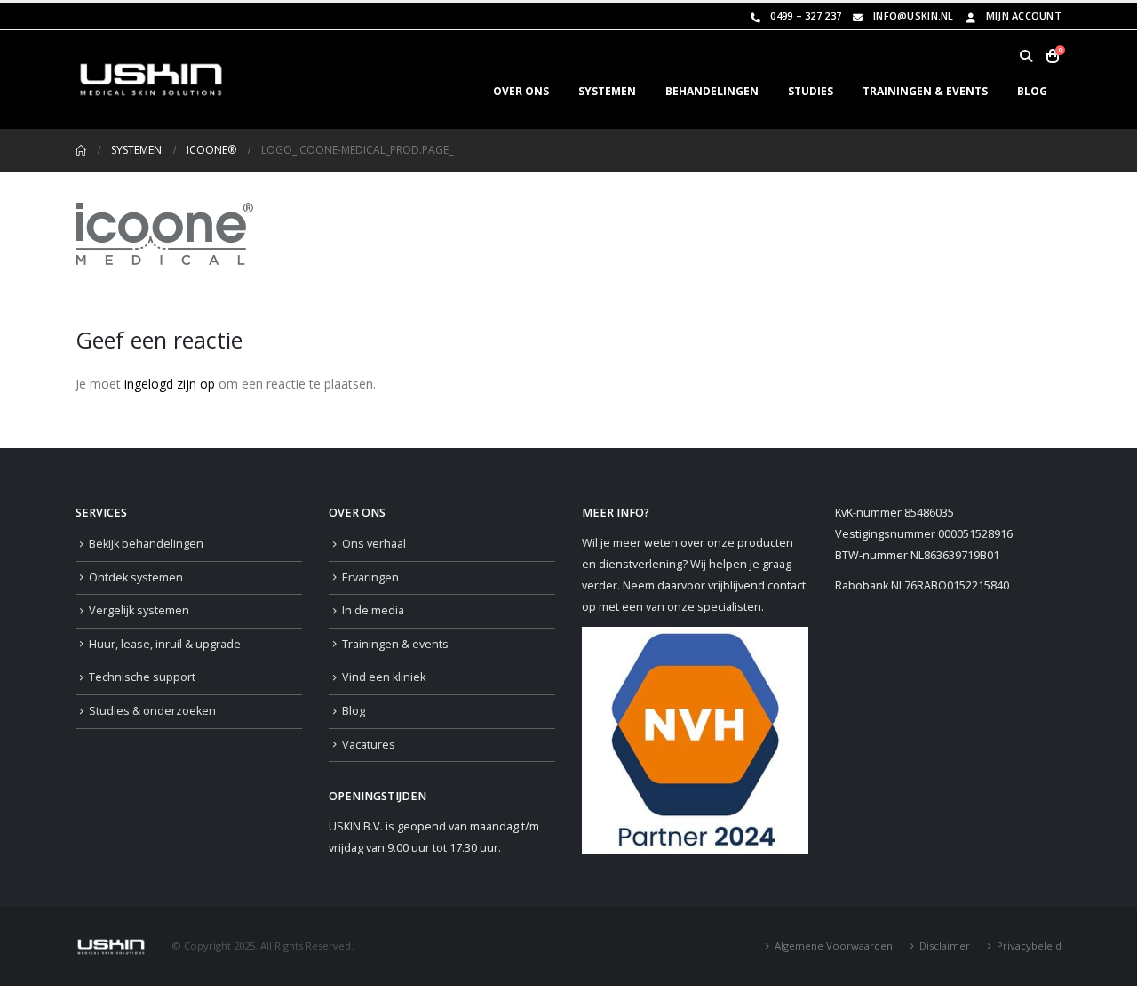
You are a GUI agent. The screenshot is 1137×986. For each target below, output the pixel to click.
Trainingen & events (395, 644)
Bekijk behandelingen (146, 543)
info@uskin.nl (913, 15)
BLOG (1032, 91)
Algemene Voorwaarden (834, 945)
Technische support (142, 677)
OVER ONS (521, 91)
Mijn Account (1023, 15)
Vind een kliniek (383, 677)
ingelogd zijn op (169, 383)
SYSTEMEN (607, 91)
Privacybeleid (1029, 945)
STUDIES (810, 91)
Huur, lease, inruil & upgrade (165, 644)
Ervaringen (370, 577)
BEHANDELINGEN (712, 91)
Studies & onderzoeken (152, 710)
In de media (373, 610)
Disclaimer (944, 945)
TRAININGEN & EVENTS (925, 91)
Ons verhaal (374, 543)
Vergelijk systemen (139, 610)
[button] (1025, 56)
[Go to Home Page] (81, 150)
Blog (353, 710)
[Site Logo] (151, 79)
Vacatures (368, 744)
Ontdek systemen (136, 577)
